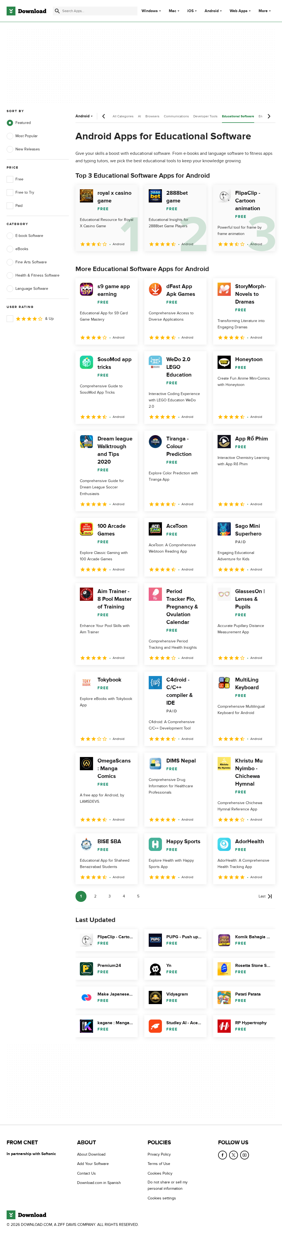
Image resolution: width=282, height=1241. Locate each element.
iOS (190, 11)
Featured (23, 122)
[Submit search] (57, 11)
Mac (172, 11)
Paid (19, 205)
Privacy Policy (159, 1154)
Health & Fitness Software (37, 275)
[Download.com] (26, 11)
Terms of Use (159, 1163)
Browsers (152, 116)
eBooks (21, 249)
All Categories (123, 116)
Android (212, 11)
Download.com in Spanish (99, 1182)
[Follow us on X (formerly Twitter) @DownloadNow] (233, 1155)
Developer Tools (205, 116)
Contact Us (86, 1173)
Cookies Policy (160, 1173)
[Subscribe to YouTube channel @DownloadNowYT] (244, 1155)
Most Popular (26, 136)
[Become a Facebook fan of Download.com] (222, 1155)
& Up (49, 318)
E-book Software (29, 235)
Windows (150, 11)
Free (19, 179)
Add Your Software (93, 1163)
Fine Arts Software (31, 262)
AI (139, 116)
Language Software (31, 288)
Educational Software (238, 116)
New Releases (27, 149)
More (263, 11)
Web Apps (239, 11)
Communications (176, 116)
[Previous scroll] (103, 116)
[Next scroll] (268, 116)
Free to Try (24, 192)
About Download (91, 1154)
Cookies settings (162, 1198)
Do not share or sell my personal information (168, 1185)
